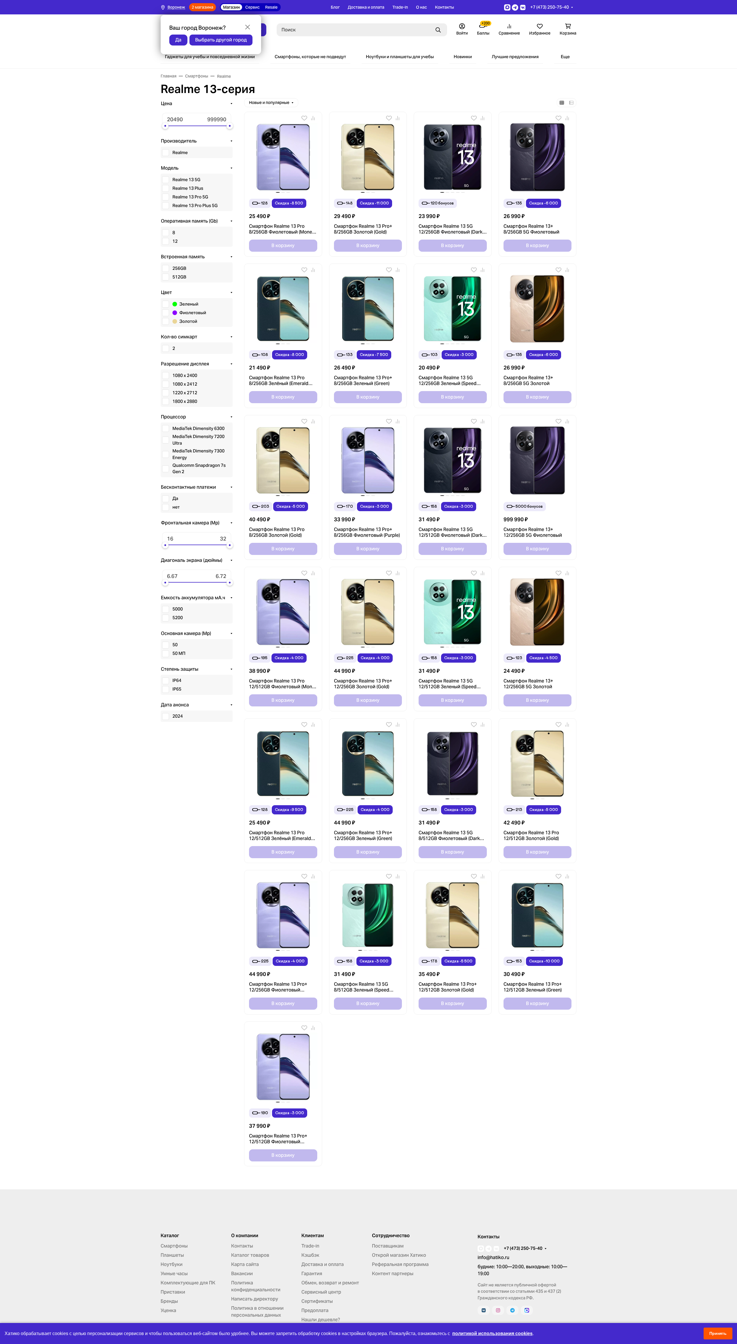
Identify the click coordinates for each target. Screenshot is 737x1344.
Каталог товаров (250, 1255)
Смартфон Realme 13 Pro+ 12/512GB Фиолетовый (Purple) (278, 1139)
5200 (177, 617)
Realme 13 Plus (187, 188)
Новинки (463, 56)
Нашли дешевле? (320, 1320)
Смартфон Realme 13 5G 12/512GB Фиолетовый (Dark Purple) (451, 532)
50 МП (178, 653)
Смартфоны (174, 1246)
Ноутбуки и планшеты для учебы (400, 56)
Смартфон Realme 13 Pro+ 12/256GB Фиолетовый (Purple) (278, 987)
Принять (718, 1333)
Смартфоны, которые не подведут (310, 56)
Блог (335, 7)
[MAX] (527, 1310)
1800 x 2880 (184, 401)
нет (176, 507)
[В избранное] (304, 118)
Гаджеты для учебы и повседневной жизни (210, 56)
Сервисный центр (321, 1292)
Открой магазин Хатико (399, 1255)
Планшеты (172, 1255)
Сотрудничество (391, 1235)
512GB (179, 277)
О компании (244, 1235)
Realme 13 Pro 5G (190, 197)
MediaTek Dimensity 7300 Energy (198, 454)
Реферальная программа (400, 1264)
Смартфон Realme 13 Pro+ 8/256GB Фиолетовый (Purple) (367, 532)
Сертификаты (317, 1301)
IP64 (176, 680)
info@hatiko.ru (493, 1257)
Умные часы (174, 1274)
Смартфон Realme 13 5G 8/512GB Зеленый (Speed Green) (361, 987)
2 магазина (202, 7)
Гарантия (311, 1274)
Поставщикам (388, 1246)
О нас (421, 7)
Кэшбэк (310, 1255)
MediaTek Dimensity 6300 (198, 428)
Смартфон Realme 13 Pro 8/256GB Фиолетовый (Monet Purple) (281, 229)
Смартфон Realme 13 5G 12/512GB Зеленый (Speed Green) (447, 684)
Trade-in (400, 7)
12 (175, 241)
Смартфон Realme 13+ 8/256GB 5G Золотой (528, 380)
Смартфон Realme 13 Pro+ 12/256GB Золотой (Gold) (363, 684)
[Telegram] (512, 1310)
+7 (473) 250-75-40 (549, 7)
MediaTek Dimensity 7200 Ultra (198, 440)
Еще (565, 56)
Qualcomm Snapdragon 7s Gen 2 (199, 468)
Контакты (444, 7)
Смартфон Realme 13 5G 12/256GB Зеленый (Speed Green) (447, 380)
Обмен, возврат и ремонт (330, 1283)
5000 (177, 609)
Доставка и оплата (366, 7)
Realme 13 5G (186, 179)
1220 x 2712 (184, 392)
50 (175, 644)
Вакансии (242, 1274)
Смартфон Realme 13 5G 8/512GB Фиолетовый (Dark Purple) (449, 835)
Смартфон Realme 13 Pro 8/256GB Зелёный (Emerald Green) (278, 380)
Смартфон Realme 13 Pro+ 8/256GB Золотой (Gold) (363, 229)
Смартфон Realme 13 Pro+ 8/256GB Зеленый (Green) (363, 380)
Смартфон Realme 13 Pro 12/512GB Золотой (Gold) (531, 835)
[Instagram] (498, 1310)
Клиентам (312, 1235)
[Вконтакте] (484, 1310)
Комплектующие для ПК (188, 1283)
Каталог (170, 1235)
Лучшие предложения (515, 56)
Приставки (173, 1292)
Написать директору (254, 1299)
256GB (179, 268)
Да (175, 498)
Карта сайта (245, 1264)
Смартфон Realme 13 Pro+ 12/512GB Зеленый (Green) (533, 987)
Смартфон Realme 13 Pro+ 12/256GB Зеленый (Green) (363, 835)
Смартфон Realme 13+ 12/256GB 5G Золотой (528, 684)
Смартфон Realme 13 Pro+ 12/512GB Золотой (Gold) (448, 987)
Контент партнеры (392, 1274)
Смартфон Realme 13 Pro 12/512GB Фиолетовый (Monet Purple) (282, 684)
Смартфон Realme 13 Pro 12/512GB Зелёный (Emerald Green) (280, 835)
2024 (177, 716)
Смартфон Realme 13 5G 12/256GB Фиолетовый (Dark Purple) (451, 229)
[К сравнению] (313, 118)
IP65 (176, 689)
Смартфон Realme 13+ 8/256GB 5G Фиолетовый (531, 229)
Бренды (169, 1301)
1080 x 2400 (184, 375)
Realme (180, 152)
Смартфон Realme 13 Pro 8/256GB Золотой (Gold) (277, 532)
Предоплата (314, 1310)
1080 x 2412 (184, 384)
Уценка (168, 1310)
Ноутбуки (172, 1264)
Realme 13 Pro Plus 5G (195, 205)
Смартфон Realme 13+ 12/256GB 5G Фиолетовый (533, 532)
